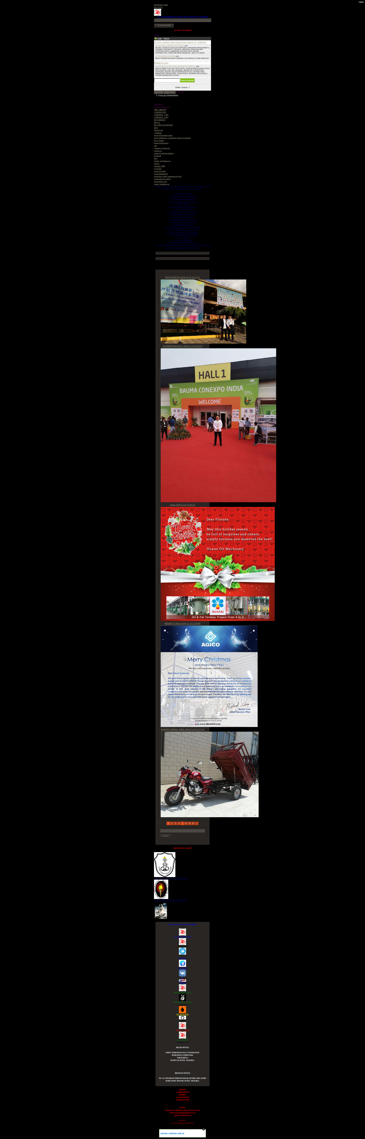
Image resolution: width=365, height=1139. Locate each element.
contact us (158, 151)
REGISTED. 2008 (161, 5)
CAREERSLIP (182, 946)
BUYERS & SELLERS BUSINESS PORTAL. (176, 66)
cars (155, 146)
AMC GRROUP (160, 110)
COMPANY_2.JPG (161, 117)
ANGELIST (182, 1005)
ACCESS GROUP (182, 1030)
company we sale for (162, 148)
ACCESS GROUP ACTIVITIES (171, 46)
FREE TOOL (170, 92)
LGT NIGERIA (182, 1040)
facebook (157, 156)
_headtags (158, 133)
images (156, 163)
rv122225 (158, 169)
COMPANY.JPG (160, 112)
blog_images (159, 140)
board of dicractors (161, 143)
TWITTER (183, 958)
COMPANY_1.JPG (161, 115)
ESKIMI (182, 983)
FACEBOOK (182, 968)
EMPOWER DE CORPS (182, 1002)
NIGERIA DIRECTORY (183, 992)
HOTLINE (159, 92)
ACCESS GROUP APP (182, 937)
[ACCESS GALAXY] (161, 910)
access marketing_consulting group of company (172, 138)
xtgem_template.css (161, 184)
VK (182, 978)
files (155, 158)
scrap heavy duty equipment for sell (168, 176)
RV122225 (158, 7)
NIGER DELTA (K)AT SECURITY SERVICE (171, 878)
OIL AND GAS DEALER (163, 125)
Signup (166, 38)
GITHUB (182, 1021)
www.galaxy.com (160, 181)
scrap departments (161, 174)
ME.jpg (157, 122)
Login (159, 38)
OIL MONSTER (182, 1014)
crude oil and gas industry (164, 153)
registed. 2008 (159, 166)
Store (156, 128)
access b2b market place (163, 135)
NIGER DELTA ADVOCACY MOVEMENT (170, 900)
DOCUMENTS (159, 120)
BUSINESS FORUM (166, 56)
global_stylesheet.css (162, 161)
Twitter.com (158, 130)
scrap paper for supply (162, 179)
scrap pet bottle (160, 171)
